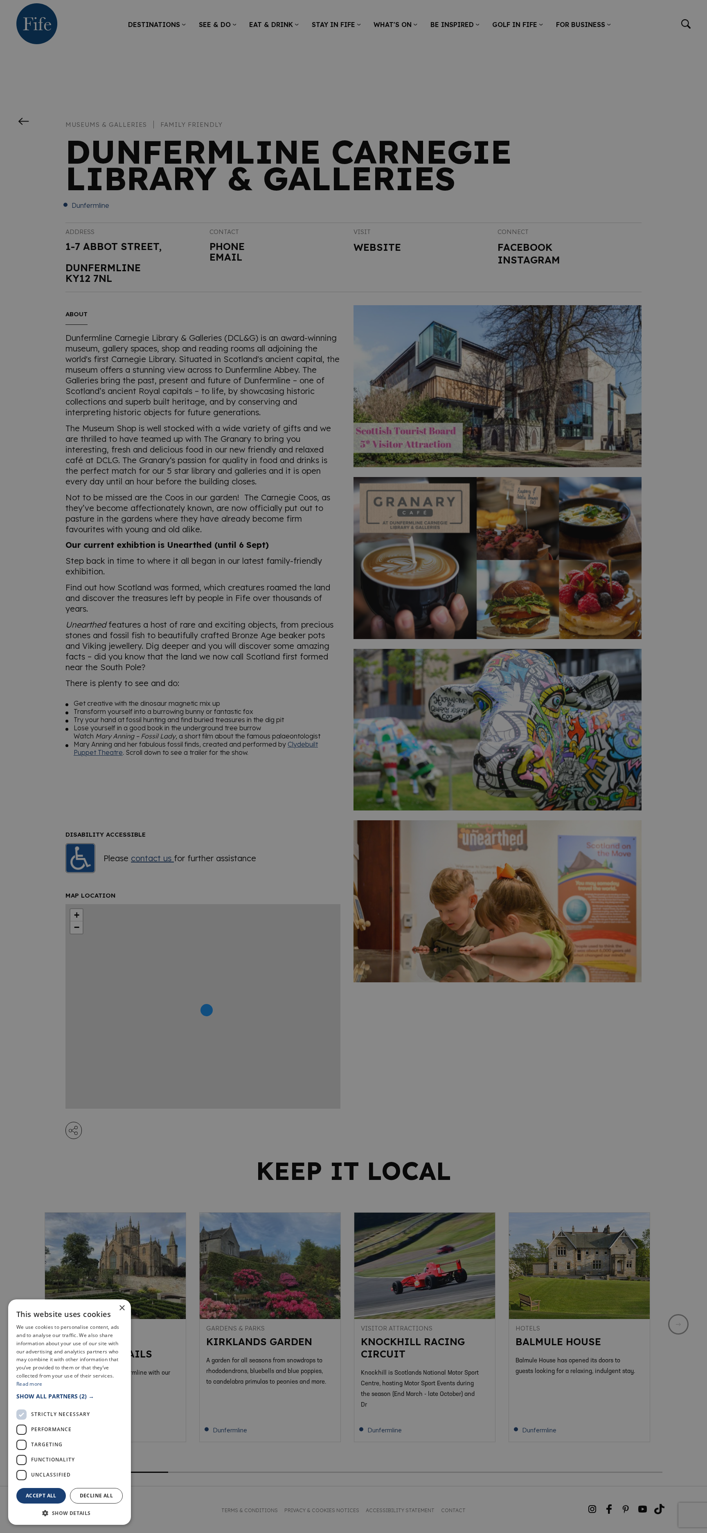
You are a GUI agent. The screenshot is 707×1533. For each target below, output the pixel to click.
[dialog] (353, 766)
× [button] (122, 1308)
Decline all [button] (96, 1495)
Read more (29, 1383)
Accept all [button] (41, 1495)
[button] (69, 1396)
